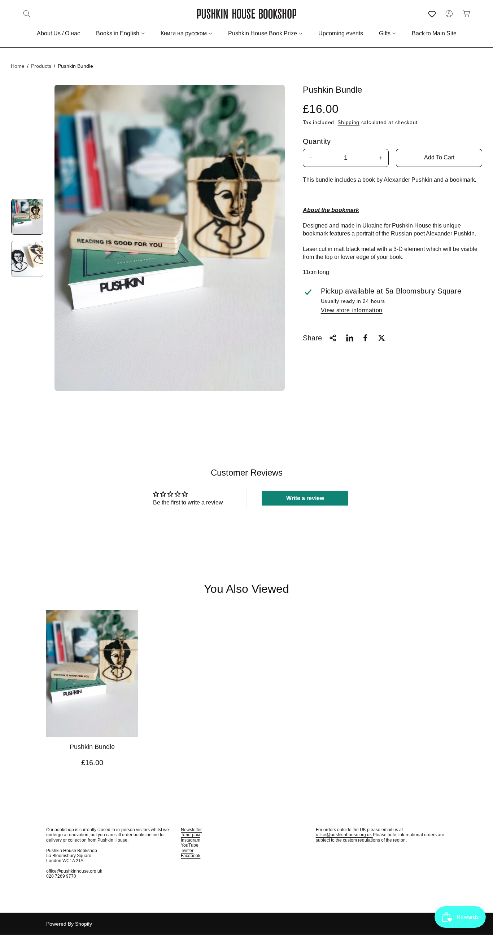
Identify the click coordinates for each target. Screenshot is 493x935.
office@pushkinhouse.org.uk (74, 871)
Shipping (348, 122)
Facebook (190, 855)
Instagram (190, 840)
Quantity (317, 141)
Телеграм (190, 834)
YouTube (189, 845)
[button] (26, 14)
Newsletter (191, 829)
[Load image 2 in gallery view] (27, 259)
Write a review (305, 498)
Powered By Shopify (69, 924)
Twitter (187, 850)
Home (18, 66)
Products (41, 66)
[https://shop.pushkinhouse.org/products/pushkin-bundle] (350, 338)
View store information (352, 310)
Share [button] (312, 338)
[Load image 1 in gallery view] (27, 217)
